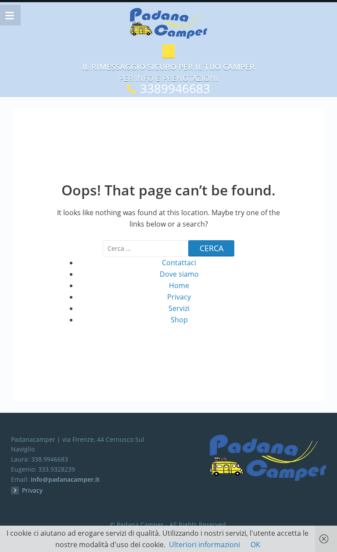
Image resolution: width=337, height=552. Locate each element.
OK (255, 544)
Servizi (179, 308)
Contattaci (179, 262)
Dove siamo (179, 274)
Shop (179, 320)
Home (179, 285)
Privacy (179, 297)
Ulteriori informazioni (204, 544)
